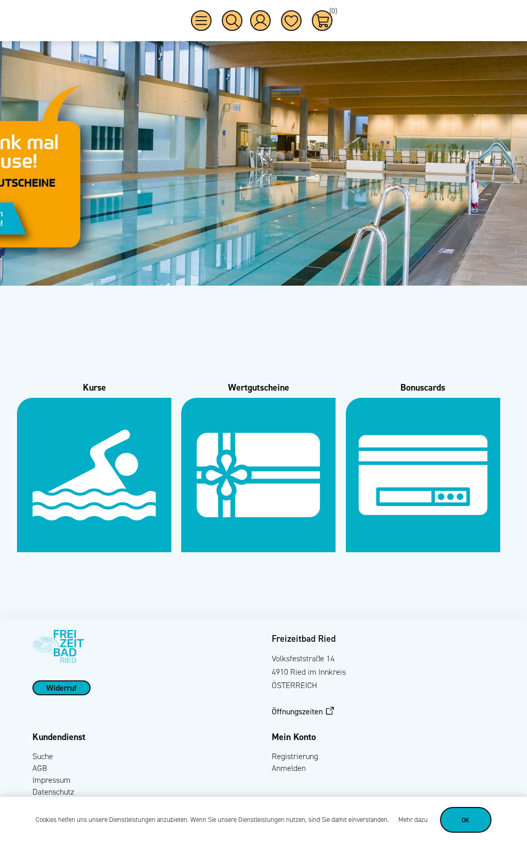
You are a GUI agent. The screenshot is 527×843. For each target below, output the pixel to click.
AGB (39, 768)
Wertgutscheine (258, 387)
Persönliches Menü (260, 20)
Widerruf (61, 687)
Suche (42, 756)
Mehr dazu (413, 820)
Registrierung (295, 756)
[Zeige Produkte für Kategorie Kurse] (94, 549)
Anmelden (289, 768)
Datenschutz (53, 792)
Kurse (94, 387)
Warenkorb (330, 12)
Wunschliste (291, 20)
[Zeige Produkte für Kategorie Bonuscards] (423, 549)
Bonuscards (422, 387)
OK (466, 820)
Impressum (51, 780)
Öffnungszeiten (297, 711)
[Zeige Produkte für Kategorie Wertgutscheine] (258, 549)
